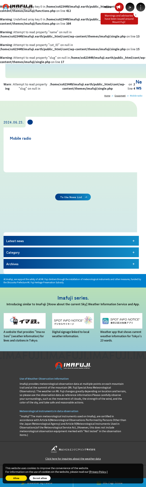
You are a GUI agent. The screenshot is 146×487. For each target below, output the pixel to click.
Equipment (120, 95)
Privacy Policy (98, 472)
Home (107, 95)
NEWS (107, 7)
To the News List (71, 197)
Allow (16, 478)
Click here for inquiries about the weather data (73, 458)
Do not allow (40, 478)
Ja (130, 7)
